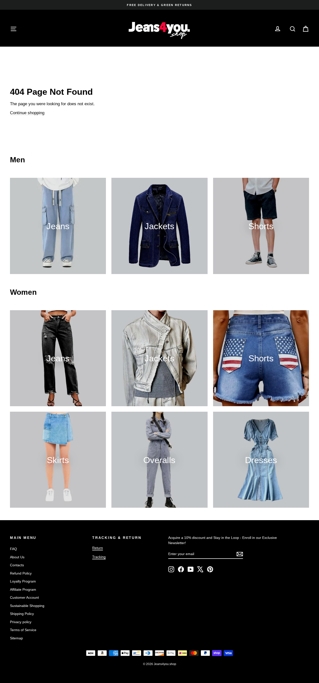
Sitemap (16, 638)
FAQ (13, 549)
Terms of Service (23, 630)
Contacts (17, 565)
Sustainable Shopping (27, 606)
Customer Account (24, 597)
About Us (17, 557)
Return (97, 548)
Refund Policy (21, 573)
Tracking (99, 557)
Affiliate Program (23, 589)
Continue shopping (27, 112)
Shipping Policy (22, 614)
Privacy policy (20, 622)
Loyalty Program (23, 581)
